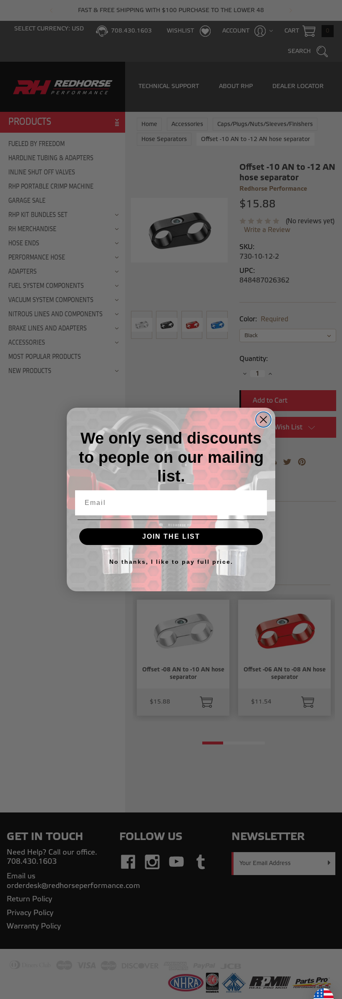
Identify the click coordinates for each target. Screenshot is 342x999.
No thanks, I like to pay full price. (171, 561)
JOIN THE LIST (171, 536)
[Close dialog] (263, 419)
